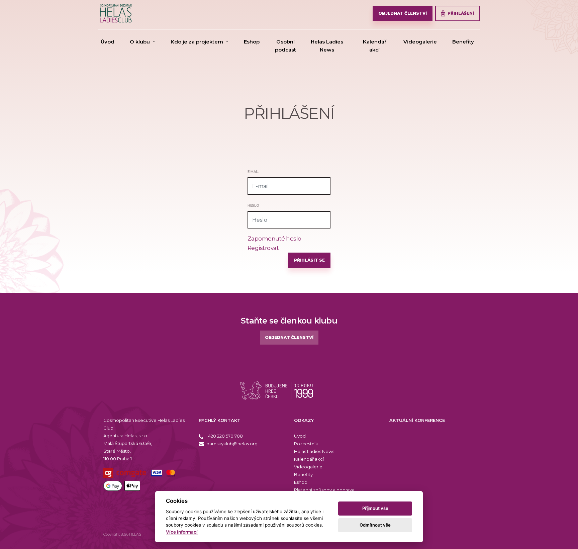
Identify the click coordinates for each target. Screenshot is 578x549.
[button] (142, 42)
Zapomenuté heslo (274, 238)
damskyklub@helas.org (231, 443)
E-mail (253, 172)
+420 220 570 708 (224, 436)
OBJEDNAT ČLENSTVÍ (402, 13)
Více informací (182, 532)
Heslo (253, 205)
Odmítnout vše (375, 525)
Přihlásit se (309, 260)
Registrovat (263, 248)
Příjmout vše (375, 508)
